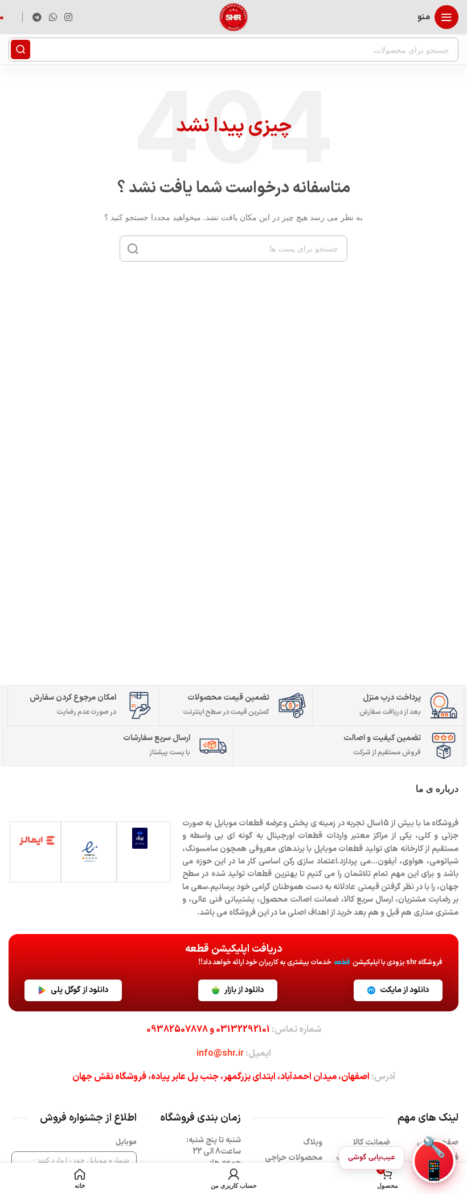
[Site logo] (233, 16)
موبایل (126, 1142)
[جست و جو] (20, 49)
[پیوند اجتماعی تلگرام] (36, 17)
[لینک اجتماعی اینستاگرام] (68, 17)
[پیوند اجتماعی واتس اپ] (52, 17)
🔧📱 (434, 1161)
